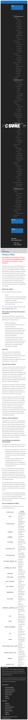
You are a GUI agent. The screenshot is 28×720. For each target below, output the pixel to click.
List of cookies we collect (7, 308)
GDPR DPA (7, 714)
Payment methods (9, 687)
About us (7, 703)
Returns (7, 696)
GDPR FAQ (7, 698)
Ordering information (10, 689)
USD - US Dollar (18, 244)
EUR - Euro (16, 242)
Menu (12, 6)
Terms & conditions (9, 707)
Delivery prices (8, 694)
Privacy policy (8, 708)
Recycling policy (9, 710)
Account (13, 219)
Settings (13, 229)
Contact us (7, 705)
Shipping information (10, 691)
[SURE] (8, 126)
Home (3, 249)
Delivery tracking (9, 692)
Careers (7, 712)
